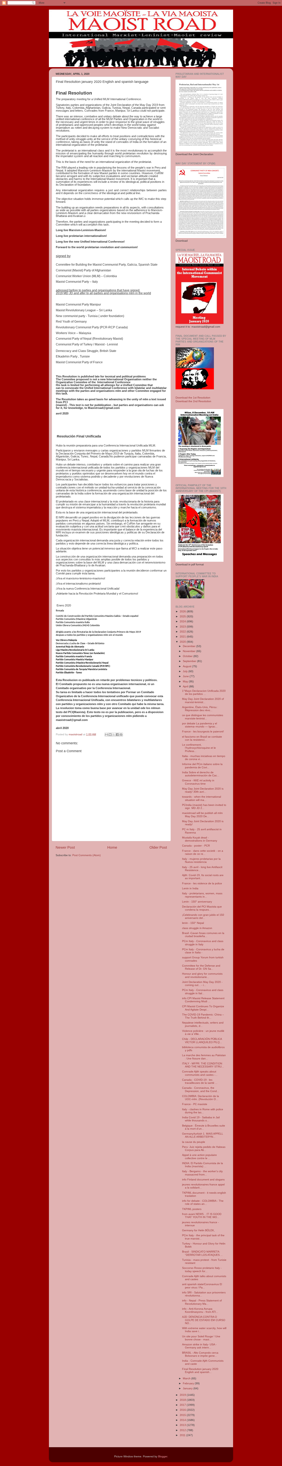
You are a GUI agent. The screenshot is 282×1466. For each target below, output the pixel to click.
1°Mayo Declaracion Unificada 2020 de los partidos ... (204, 692)
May (186, 681)
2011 (183, 1435)
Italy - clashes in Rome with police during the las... (202, 1111)
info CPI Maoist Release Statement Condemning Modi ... (203, 1000)
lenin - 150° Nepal (193, 923)
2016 (183, 1409)
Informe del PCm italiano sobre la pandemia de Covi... (202, 766)
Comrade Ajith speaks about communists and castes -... (200, 1073)
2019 (183, 1395)
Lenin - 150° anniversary (197, 901)
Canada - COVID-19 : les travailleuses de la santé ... (199, 1081)
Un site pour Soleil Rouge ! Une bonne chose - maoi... (201, 1338)
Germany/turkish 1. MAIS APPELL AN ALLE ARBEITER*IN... (202, 1135)
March (187, 1378)
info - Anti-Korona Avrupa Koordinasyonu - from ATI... (200, 1310)
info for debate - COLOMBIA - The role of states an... (202, 1202)
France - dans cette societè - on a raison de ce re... (202, 852)
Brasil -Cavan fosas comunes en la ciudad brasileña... (203, 935)
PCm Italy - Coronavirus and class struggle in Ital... (202, 992)
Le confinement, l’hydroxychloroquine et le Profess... (199, 747)
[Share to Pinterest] (121, 734)
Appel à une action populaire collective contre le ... (199, 1157)
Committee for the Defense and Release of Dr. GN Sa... (201, 967)
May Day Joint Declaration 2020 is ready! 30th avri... (202, 790)
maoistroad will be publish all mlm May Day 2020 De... (202, 815)
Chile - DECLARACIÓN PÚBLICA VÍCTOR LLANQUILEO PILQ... (202, 1040)
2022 (183, 631)
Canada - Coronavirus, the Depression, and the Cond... (200, 1089)
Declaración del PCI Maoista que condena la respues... (202, 908)
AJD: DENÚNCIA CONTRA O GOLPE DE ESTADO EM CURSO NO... (203, 1319)
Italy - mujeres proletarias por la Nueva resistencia (201, 860)
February (189, 1383)
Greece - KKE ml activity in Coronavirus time (198, 782)
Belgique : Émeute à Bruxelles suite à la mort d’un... (203, 1127)
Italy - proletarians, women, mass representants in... (202, 895)
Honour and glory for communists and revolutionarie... (202, 975)
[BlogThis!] (110, 734)
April (186, 686)
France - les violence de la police (202, 883)
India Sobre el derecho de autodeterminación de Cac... (200, 774)
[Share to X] (114, 734)
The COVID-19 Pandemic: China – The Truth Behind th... (203, 1016)
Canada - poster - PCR (196, 845)
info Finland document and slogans (203, 1179)
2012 (183, 1430)
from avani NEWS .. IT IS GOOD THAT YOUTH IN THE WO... (201, 1216)
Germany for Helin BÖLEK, (198, 1230)
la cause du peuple (193, 1142)
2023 (183, 626)
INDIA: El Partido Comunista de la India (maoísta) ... (202, 1165)
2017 (183, 1404)
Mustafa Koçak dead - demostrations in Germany (199, 839)
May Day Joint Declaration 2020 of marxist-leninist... (203, 700)
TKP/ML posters (191, 1209)
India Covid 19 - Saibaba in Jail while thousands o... (201, 1119)
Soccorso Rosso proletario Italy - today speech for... (202, 1269)
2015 (183, 1415)
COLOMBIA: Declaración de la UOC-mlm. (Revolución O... (200, 1098)
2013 (183, 1425)
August (187, 666)
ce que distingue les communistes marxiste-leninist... (202, 717)
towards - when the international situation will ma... (201, 798)
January (188, 1388)
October (188, 656)
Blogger (162, 1456)
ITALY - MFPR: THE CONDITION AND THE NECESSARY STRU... (203, 1065)
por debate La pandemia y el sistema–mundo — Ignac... (200, 725)
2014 (183, 1420)
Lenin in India (190, 888)
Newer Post (65, 847)
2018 (183, 1399)
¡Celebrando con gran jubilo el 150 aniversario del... (203, 916)
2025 (183, 616)
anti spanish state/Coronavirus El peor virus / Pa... (202, 1286)
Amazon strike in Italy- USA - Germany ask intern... (199, 1346)
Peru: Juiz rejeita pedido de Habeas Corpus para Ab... (203, 1148)
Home (112, 847)
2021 (183, 636)
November (189, 651)
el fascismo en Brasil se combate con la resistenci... (202, 738)
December (189, 646)
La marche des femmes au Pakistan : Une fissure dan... (204, 1057)
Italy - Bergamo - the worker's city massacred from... (202, 1173)
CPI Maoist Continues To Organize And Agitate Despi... (203, 1008)
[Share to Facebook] (117, 734)
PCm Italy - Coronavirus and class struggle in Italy (202, 943)
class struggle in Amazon (197, 928)
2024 (183, 621)
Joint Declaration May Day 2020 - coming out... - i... (202, 984)
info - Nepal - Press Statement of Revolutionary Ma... (202, 1302)
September (190, 661)
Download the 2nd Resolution (193, 401)
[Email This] (106, 734)
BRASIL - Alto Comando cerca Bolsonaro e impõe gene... (200, 1354)
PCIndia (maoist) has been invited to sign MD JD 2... (204, 807)
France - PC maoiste (194, 1104)
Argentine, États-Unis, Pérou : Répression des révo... (200, 709)
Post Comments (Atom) (86, 855)
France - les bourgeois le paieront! (203, 731)
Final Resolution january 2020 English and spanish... (200, 1371)
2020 (183, 641)
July (185, 671)
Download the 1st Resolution (193, 397)
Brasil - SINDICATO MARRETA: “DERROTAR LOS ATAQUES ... (202, 1253)
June (186, 676)
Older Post (158, 847)
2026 (183, 611)
